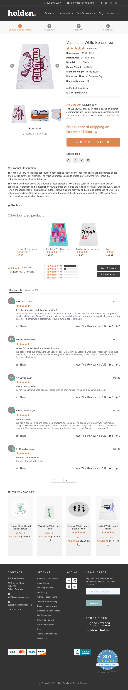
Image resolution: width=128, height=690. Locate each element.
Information (66, 13)
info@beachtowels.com (18, 596)
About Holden (43, 583)
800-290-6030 (15, 609)
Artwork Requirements (47, 596)
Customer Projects (45, 624)
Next (57, 66)
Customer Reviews (45, 619)
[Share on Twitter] (81, 160)
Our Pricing (42, 592)
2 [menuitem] (66, 479)
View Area (77, 92)
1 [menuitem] (61, 479)
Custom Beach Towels (47, 606)
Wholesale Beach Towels (48, 610)
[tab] (15, 291)
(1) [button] (61, 268)
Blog (101, 13)
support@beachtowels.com (20, 604)
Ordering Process (45, 587)
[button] (108, 274)
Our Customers (85, 13)
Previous (12, 66)
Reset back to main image (35, 133)
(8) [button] (61, 265)
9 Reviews (92, 48)
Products (49, 13)
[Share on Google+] (68, 160)
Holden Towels (17, 578)
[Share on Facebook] (75, 160)
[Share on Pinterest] (88, 160)
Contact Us (113, 13)
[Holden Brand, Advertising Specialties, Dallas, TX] (82, 652)
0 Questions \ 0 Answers (22, 271)
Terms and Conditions (47, 633)
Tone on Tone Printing (47, 601)
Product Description (79, 87)
